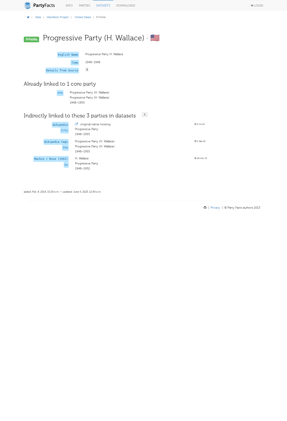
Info (69, 5)
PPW (60, 93)
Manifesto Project (58, 17)
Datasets (103, 5)
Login (258, 5)
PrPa (64, 130)
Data (38, 17)
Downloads (125, 5)
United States (83, 17)
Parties (84, 5)
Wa (66, 164)
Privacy (215, 207)
